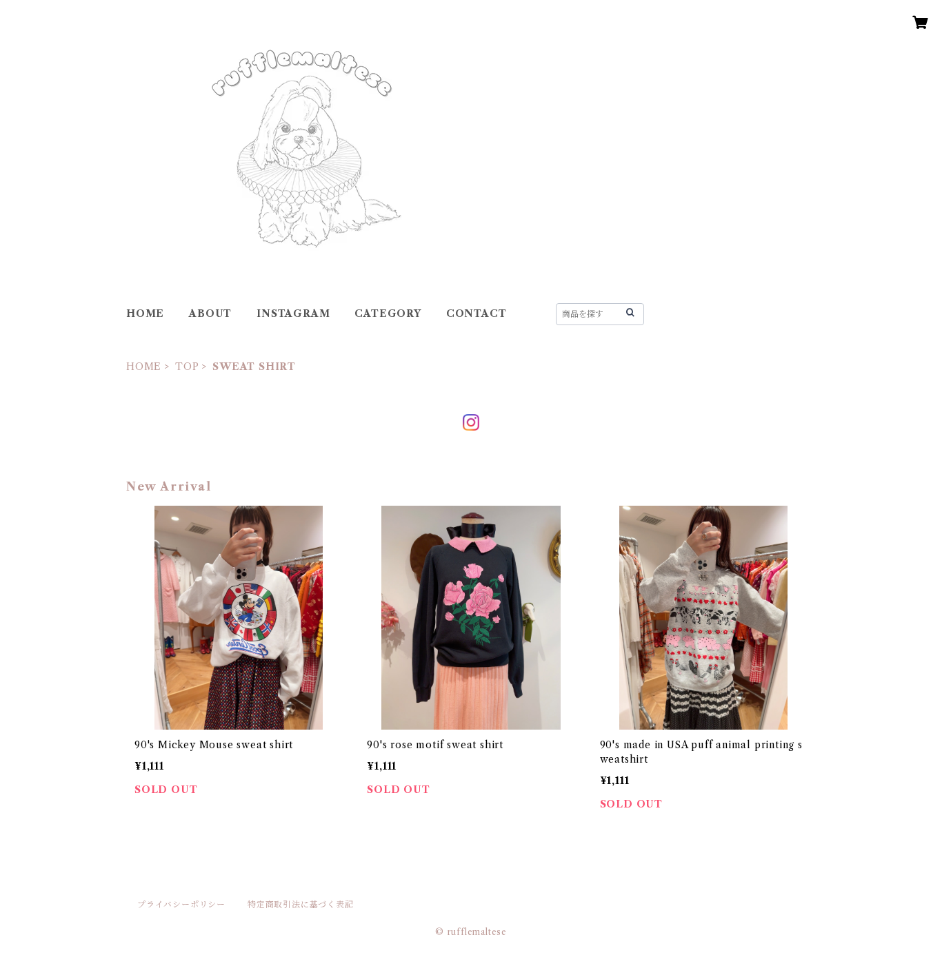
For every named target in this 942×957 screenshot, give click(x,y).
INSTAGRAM (293, 313)
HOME (145, 313)
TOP (187, 366)
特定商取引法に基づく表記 (301, 904)
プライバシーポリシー (181, 904)
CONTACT (476, 313)
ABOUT (210, 313)
